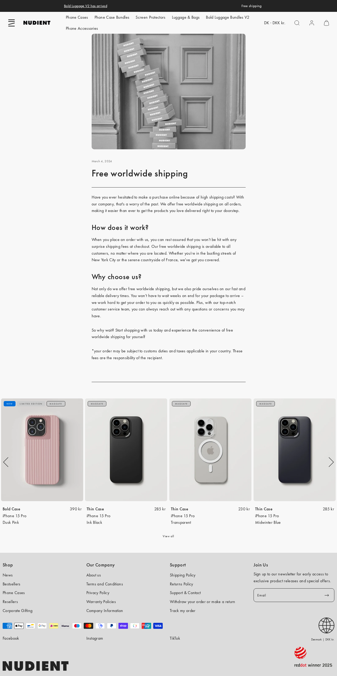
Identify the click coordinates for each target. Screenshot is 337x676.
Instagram (94, 638)
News (8, 575)
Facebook (11, 638)
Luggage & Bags (186, 17)
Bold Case (11, 509)
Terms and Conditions (104, 584)
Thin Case (95, 509)
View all (168, 536)
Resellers (10, 601)
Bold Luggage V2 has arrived (85, 5)
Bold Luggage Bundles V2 (227, 17)
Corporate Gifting (17, 610)
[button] (11, 23)
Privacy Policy (97, 592)
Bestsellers (12, 584)
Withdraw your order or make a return (202, 601)
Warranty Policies (101, 601)
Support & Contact (185, 592)
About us (93, 575)
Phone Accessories (82, 28)
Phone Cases (77, 17)
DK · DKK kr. (274, 23)
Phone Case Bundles (112, 17)
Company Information (104, 610)
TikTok (175, 638)
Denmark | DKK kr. (322, 639)
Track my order (182, 610)
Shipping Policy (183, 575)
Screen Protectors (150, 17)
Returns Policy (181, 584)
